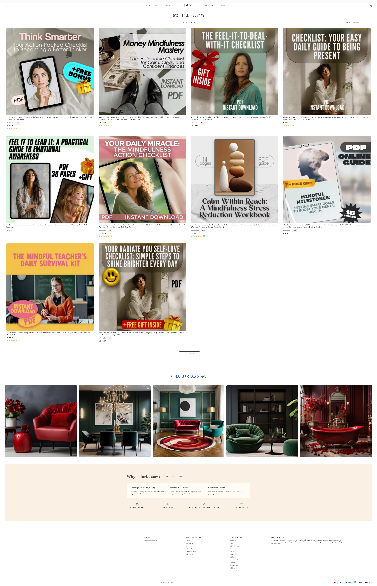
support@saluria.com (150, 540)
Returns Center (190, 549)
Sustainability (234, 565)
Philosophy (233, 568)
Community (233, 571)
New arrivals (209, 6)
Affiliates (233, 557)
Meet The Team (235, 546)
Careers (232, 549)
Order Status (189, 554)
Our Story (233, 540)
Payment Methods (191, 551)
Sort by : (348, 22)
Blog (231, 543)
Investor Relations (235, 560)
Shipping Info (190, 543)
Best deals (168, 6)
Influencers (233, 554)
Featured (222, 6)
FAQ (187, 546)
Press (232, 551)
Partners (232, 562)
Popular (158, 6)
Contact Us (189, 540)
